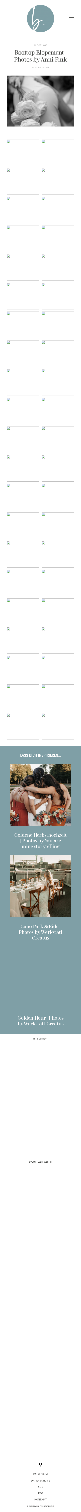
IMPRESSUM (40, 1474)
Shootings (40, 45)
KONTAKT (40, 1499)
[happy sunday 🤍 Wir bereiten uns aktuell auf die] (40, 1066)
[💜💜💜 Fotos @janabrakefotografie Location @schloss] (40, 1104)
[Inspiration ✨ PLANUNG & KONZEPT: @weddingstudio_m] (40, 1219)
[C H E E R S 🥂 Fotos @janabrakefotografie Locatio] (40, 1142)
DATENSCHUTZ (40, 1480)
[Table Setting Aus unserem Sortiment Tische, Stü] (40, 1181)
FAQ (40, 1493)
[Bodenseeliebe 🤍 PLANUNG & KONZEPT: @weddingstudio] (40, 1257)
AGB (40, 1487)
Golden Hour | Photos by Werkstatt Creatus (40, 987)
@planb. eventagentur (40, 1162)
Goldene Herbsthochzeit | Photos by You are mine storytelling (40, 807)
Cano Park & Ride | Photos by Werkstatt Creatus (40, 898)
